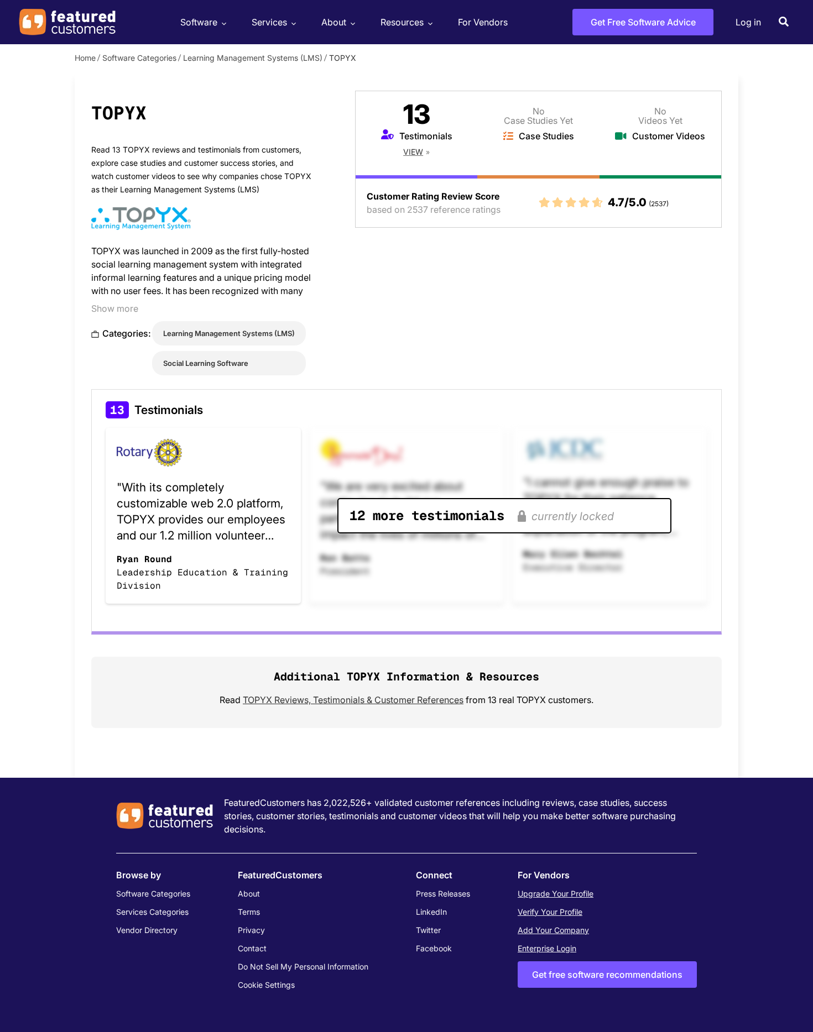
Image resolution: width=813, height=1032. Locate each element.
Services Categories (152, 911)
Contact (252, 948)
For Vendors (483, 22)
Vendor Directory (147, 930)
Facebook (434, 948)
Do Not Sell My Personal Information (303, 966)
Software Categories (139, 57)
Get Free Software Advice (643, 22)
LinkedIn (431, 911)
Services (269, 22)
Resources (402, 22)
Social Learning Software (205, 363)
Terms (249, 911)
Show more (114, 308)
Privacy (251, 930)
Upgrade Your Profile (555, 893)
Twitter (428, 930)
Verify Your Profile (550, 911)
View (413, 151)
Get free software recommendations (607, 974)
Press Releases (443, 893)
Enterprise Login (547, 948)
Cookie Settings (266, 984)
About (333, 22)
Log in (748, 22)
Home (85, 57)
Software (198, 22)
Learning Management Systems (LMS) (252, 57)
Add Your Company (553, 930)
